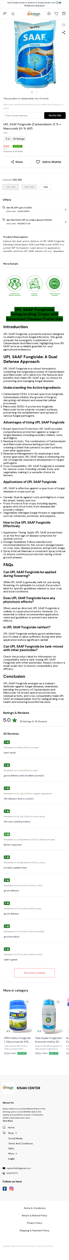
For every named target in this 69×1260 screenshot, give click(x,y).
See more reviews (34, 973)
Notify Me (55, 115)
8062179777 (12, 1173)
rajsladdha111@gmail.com (19, 1168)
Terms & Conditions (45, 1246)
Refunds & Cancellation (26, 1246)
